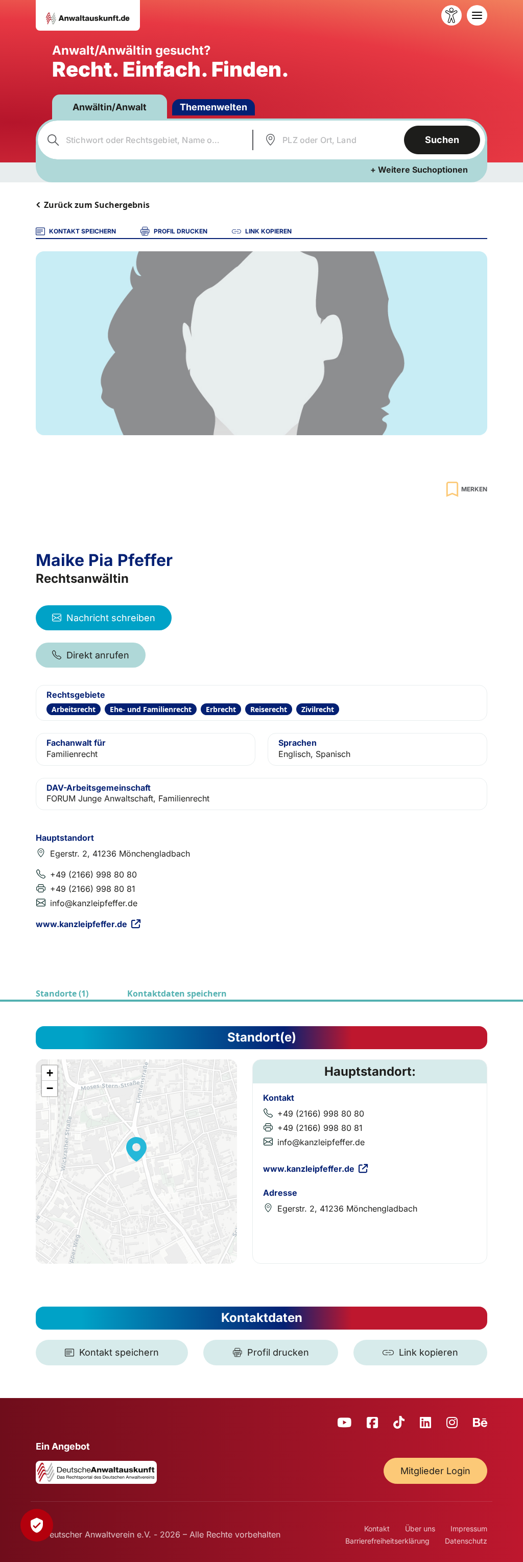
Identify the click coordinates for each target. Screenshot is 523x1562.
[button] (136, 1149)
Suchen (442, 139)
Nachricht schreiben (110, 617)
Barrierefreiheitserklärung (387, 1540)
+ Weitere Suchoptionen (419, 169)
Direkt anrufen (97, 655)
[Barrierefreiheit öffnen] (451, 15)
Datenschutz (466, 1540)
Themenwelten (213, 107)
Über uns (420, 1528)
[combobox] (143, 140)
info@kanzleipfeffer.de (93, 903)
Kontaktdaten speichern (177, 993)
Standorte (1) (62, 993)
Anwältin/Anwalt (110, 107)
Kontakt (377, 1528)
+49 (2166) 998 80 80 (93, 874)
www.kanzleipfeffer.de (81, 924)
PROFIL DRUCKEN (180, 231)
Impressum (468, 1528)
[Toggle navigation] (477, 15)
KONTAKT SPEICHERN (82, 231)
